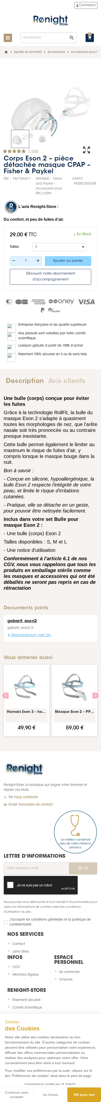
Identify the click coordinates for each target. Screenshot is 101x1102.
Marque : (43, 178)
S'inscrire (66, 979)
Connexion (86, 5)
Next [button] (95, 695)
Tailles (14, 247)
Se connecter (69, 972)
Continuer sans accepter (16, 1094)
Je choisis (50, 1095)
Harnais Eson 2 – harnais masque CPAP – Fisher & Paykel (26, 712)
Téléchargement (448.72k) (29, 635)
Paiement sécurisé (26, 1000)
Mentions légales (26, 974)
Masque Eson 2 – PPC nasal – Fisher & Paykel (74, 712)
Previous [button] (5, 695)
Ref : (7, 178)
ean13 (77, 178)
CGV (16, 967)
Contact (19, 944)
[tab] (25, 381)
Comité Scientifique (27, 1007)
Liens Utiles (21, 951)
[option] (26, 700)
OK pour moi (84, 1095)
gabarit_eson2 (22, 621)
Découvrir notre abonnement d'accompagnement (50, 276)
